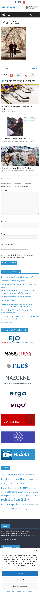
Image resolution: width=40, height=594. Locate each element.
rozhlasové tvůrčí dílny (15, 499)
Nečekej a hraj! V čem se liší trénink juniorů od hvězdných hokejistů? (17, 311)
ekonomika (30, 475)
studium (32, 505)
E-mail (4, 234)
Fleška (26, 480)
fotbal (31, 479)
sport (14, 504)
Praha (15, 495)
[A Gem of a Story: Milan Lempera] (20, 117)
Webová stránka (7, 245)
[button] (37, 551)
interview (29, 484)
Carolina (12, 474)
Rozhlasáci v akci (7, 322)
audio (3, 474)
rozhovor (6, 504)
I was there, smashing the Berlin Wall (18, 168)
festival (13, 480)
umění (5, 509)
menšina (31, 492)
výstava (17, 508)
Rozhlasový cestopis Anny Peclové (13, 280)
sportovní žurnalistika (23, 505)
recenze (21, 495)
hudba (23, 483)
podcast (3, 496)
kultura (24, 487)
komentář (6, 488)
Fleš (22, 479)
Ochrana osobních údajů (24, 591)
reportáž (28, 495)
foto (35, 480)
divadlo (24, 474)
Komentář (5, 190)
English (6, 479)
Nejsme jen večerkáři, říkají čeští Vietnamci (16, 296)
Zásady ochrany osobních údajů (11, 539)
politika (9, 495)
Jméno (4, 221)
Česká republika (10, 512)
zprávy (3, 512)
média (36, 492)
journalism (35, 484)
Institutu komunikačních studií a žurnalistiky (14, 534)
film (17, 479)
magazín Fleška (22, 492)
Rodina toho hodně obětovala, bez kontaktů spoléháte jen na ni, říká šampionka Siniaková (17, 305)
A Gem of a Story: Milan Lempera (16, 138)
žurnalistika (20, 512)
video (11, 508)
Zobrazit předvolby (20, 586)
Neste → (35, 68)
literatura (12, 492)
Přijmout (20, 573)
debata (19, 475)
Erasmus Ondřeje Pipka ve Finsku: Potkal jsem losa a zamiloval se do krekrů (19, 317)
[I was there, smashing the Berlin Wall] (20, 147)
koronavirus (15, 488)
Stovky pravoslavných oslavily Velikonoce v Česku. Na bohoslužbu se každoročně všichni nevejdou (19, 291)
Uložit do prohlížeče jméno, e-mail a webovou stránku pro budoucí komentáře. (17, 256)
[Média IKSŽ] (20, 6)
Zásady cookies (11, 591)
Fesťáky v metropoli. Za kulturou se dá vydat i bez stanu (19, 285)
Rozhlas (35, 495)
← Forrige (4, 68)
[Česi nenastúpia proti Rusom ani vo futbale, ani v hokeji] (20, 85)
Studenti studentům (8, 300)
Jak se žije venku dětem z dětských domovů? (17, 277)
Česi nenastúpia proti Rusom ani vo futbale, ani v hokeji (17, 108)
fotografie (6, 483)
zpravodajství (34, 509)
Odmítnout (20, 580)
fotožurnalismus (16, 484)
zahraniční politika (25, 509)
